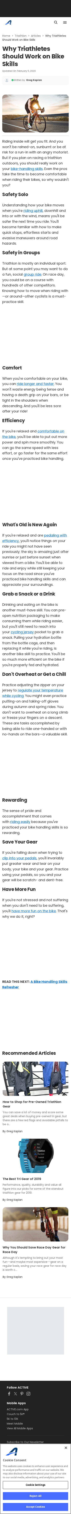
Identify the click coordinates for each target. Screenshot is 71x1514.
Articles (36, 36)
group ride (32, 274)
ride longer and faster (35, 383)
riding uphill (33, 210)
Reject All (35, 1496)
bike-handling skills (27, 168)
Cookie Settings (35, 1485)
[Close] (66, 1448)
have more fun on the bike (34, 911)
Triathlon (21, 36)
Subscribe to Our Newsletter (25, 1442)
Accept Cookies (35, 1506)
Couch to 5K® (16, 1414)
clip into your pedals (19, 858)
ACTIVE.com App (18, 1409)
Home (6, 36)
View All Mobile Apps (20, 1428)
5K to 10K (12, 1419)
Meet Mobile (15, 1424)
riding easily (20, 821)
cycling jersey (22, 632)
